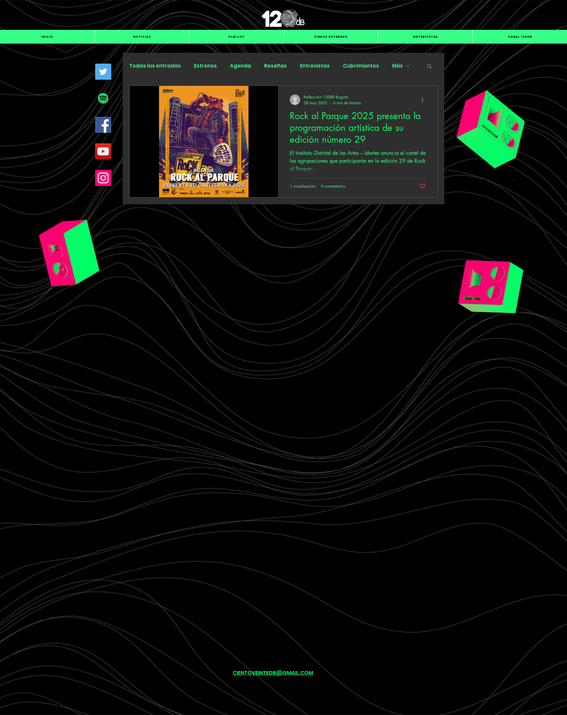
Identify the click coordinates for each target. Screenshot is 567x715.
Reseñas (275, 66)
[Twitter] (103, 72)
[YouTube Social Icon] (103, 151)
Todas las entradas (155, 66)
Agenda (240, 66)
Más (397, 66)
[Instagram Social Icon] (103, 178)
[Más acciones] (425, 100)
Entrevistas (315, 66)
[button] (429, 66)
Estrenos (205, 66)
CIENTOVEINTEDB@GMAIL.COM (273, 673)
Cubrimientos (361, 66)
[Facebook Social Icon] (103, 125)
